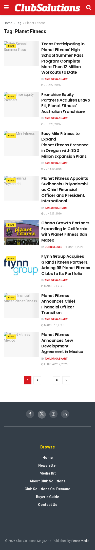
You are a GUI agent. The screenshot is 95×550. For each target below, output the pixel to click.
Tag (18, 23)
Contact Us (47, 504)
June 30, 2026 (53, 169)
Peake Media (80, 541)
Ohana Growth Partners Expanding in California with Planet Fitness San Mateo (65, 231)
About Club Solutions (47, 481)
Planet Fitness (35, 23)
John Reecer (53, 247)
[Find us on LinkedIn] (65, 414)
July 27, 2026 (52, 85)
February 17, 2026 (55, 364)
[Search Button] (88, 7)
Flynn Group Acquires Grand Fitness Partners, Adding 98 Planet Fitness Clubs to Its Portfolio (65, 264)
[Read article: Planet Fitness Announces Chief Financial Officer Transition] (21, 305)
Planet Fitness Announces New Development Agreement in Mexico (62, 343)
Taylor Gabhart (56, 79)
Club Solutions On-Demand (47, 489)
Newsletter (47, 465)
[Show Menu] (6, 7)
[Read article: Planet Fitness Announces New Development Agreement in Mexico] (21, 344)
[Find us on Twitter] (42, 414)
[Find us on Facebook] (30, 414)
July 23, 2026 (52, 124)
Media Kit (48, 473)
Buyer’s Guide (47, 497)
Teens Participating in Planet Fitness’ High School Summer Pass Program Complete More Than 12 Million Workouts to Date (63, 58)
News (11, 46)
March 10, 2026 (54, 325)
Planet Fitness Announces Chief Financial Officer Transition (58, 304)
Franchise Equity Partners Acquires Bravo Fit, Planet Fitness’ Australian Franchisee (65, 103)
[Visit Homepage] (47, 8)
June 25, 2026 (53, 213)
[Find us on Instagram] (53, 414)
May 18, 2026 (75, 247)
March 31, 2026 (54, 286)
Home (8, 23)
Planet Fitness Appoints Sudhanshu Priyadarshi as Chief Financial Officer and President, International (64, 189)
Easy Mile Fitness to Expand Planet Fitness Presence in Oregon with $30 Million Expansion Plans (65, 145)
